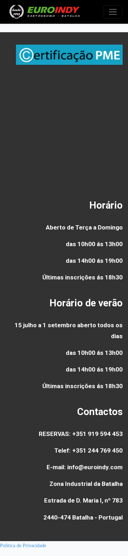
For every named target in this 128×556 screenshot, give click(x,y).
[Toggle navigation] (112, 11)
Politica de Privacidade (23, 545)
